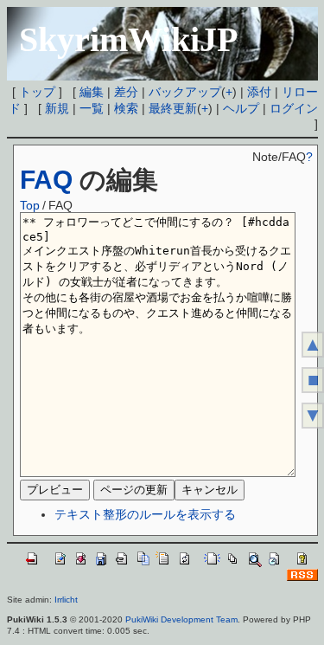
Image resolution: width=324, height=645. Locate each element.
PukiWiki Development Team (181, 619)
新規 (57, 108)
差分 (126, 92)
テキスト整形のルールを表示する (145, 514)
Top (30, 205)
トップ (37, 92)
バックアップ (185, 92)
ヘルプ (241, 108)
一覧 (91, 108)
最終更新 (173, 108)
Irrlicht (66, 599)
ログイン (294, 108)
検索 (126, 108)
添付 (259, 92)
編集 (91, 92)
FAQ (46, 179)
